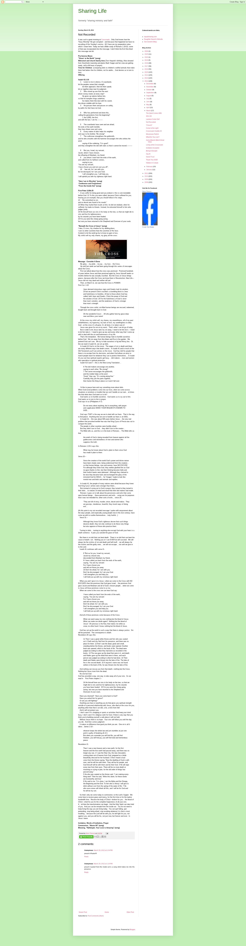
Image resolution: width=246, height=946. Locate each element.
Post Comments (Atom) (96, 916)
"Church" (149, 125)
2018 (146, 63)
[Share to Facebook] (102, 836)
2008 (146, 182)
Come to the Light (152, 128)
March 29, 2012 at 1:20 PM (103, 864)
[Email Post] (106, 833)
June (148, 102)
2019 (146, 60)
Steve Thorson (146, 191)
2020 (146, 57)
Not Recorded (151, 122)
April (148, 107)
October (149, 90)
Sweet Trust (150, 157)
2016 (146, 69)
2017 (146, 66)
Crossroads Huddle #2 (154, 131)
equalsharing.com (150, 37)
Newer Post (83, 912)
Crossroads (105, 39)
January (149, 170)
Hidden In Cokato (152, 163)
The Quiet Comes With (154, 113)
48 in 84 (149, 116)
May (148, 105)
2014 (146, 75)
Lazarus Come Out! (153, 119)
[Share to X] (100, 836)
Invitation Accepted (152, 148)
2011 (146, 173)
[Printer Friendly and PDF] (86, 837)
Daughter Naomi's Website (153, 39)
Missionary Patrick (152, 134)
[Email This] (95, 836)
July (148, 99)
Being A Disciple (151, 151)
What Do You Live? (152, 137)
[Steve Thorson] (150, 225)
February (149, 166)
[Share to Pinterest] (105, 836)
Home (107, 912)
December (150, 84)
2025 (146, 54)
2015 (146, 72)
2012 (146, 81)
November (150, 87)
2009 (146, 179)
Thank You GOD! (152, 160)
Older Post (130, 912)
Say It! (148, 154)
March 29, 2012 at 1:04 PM (103, 850)
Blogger (132, 929)
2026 (146, 51)
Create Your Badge (148, 227)
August (149, 96)
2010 (146, 176)
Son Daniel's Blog (150, 42)
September (150, 93)
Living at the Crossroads (154, 145)
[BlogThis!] (97, 836)
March (148, 111)
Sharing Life (92, 11)
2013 (146, 78)
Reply (86, 856)
